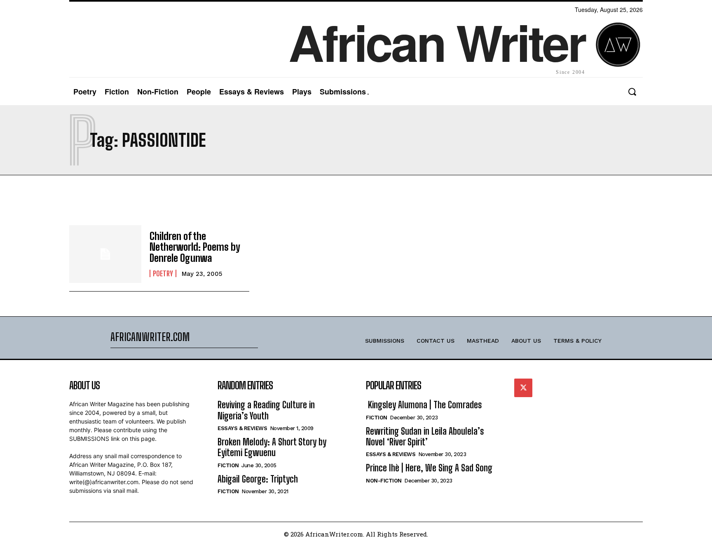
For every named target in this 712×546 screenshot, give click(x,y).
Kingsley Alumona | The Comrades (424, 404)
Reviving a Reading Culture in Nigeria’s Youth (266, 410)
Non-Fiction (384, 481)
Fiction (228, 465)
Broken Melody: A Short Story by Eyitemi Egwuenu (272, 447)
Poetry (163, 273)
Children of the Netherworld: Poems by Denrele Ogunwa (195, 247)
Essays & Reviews (242, 428)
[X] (523, 388)
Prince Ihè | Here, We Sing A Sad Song (429, 467)
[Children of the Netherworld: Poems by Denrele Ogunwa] (105, 254)
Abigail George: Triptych (258, 479)
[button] (632, 92)
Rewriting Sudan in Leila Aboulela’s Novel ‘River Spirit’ (425, 436)
